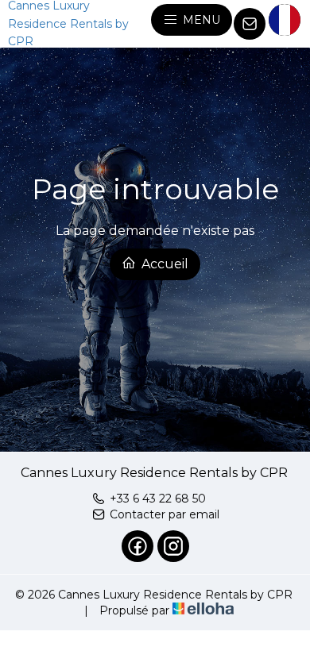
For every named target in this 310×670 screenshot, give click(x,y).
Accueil (163, 263)
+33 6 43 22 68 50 (158, 498)
